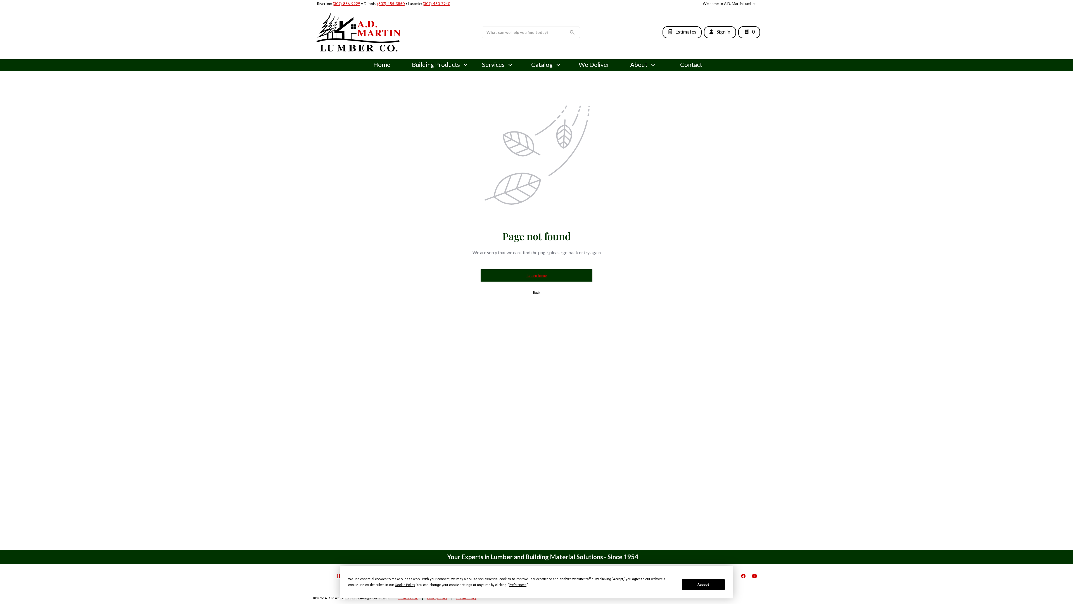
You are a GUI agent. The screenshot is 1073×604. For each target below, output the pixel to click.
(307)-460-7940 (436, 3)
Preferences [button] (517, 585)
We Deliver (594, 64)
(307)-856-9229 (346, 3)
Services (493, 64)
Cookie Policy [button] (405, 585)
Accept (703, 585)
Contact (691, 64)
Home (381, 64)
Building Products (436, 64)
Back (536, 292)
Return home (536, 275)
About (638, 64)
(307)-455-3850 (391, 3)
